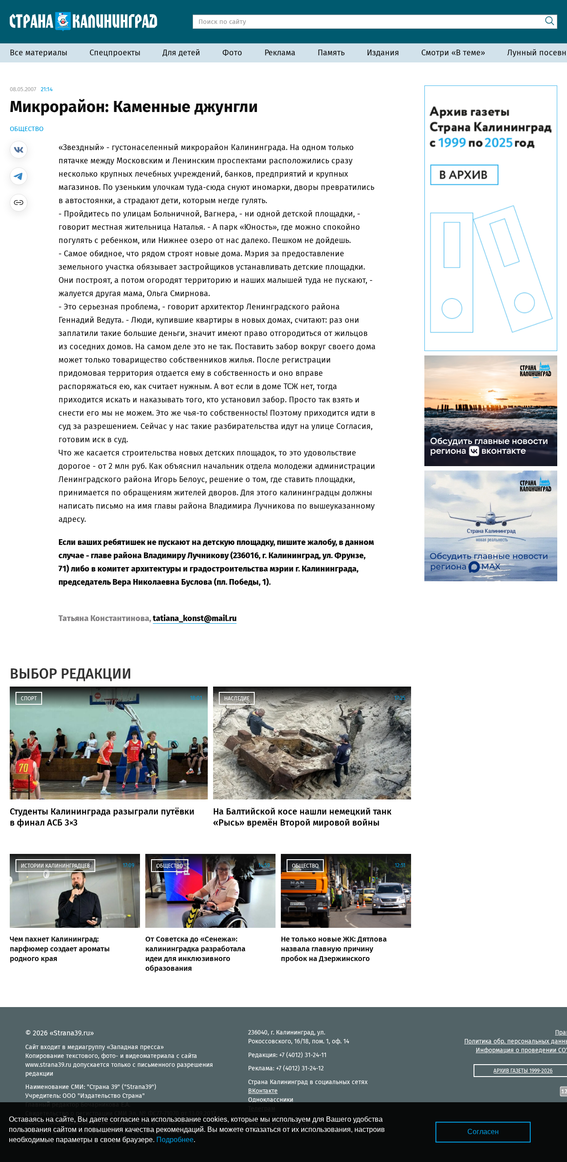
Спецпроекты (114, 53)
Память (331, 53)
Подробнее (175, 1139)
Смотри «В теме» (453, 53)
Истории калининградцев (55, 866)
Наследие (236, 698)
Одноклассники (270, 1100)
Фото (232, 53)
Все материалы (38, 53)
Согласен (483, 1131)
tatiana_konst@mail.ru (195, 618)
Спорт (29, 698)
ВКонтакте (263, 1091)
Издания (383, 53)
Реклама (279, 53)
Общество (26, 129)
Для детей (181, 53)
